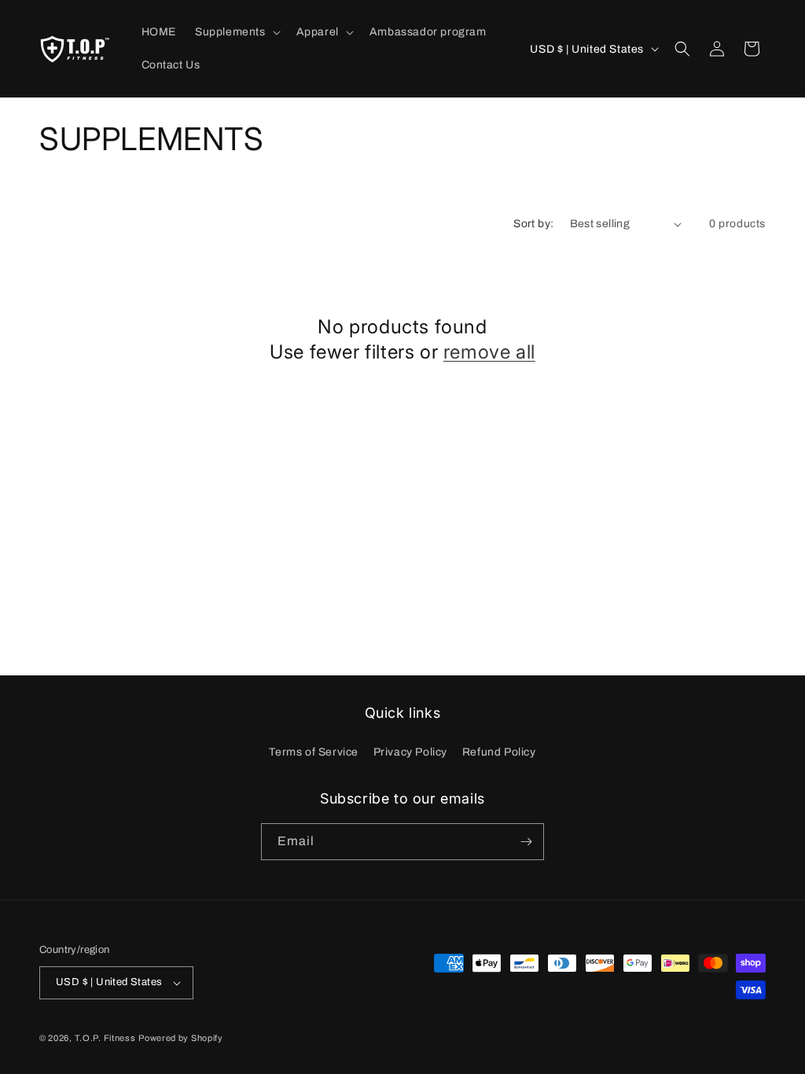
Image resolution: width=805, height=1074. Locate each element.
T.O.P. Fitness (105, 1038)
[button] (236, 32)
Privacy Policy (410, 752)
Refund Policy (499, 752)
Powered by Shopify (180, 1038)
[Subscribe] (526, 841)
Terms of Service (313, 752)
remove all (489, 351)
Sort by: (533, 224)
